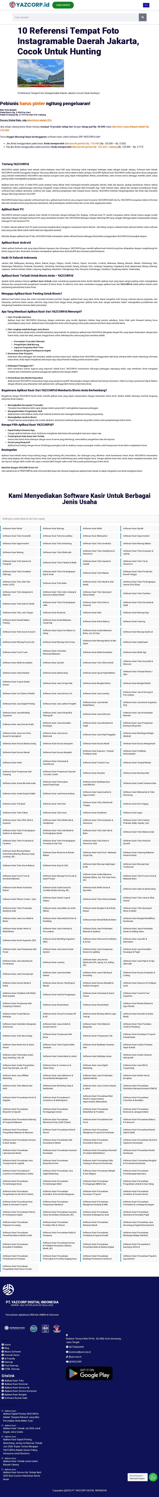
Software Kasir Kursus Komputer (58, 743)
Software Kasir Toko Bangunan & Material (18, 593)
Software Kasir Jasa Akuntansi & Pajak (98, 724)
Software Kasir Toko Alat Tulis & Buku (97, 831)
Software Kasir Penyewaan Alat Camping (17, 773)
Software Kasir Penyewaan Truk (97, 1036)
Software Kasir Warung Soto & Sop (59, 642)
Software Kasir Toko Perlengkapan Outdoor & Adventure (19, 831)
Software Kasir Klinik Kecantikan (17, 662)
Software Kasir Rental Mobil (95, 1005)
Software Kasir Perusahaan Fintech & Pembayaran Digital (19, 1213)
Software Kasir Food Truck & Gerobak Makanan (16, 877)
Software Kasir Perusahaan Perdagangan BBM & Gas (95, 1182)
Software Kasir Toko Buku (55, 583)
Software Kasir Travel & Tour (96, 762)
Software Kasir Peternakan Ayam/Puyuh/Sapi (55, 783)
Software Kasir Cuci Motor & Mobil (18, 693)
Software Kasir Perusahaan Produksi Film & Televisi (55, 1223)
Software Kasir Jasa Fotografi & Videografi (57, 714)
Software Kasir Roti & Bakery (96, 621)
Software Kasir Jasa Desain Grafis (18, 724)
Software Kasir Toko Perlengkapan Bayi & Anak (59, 572)
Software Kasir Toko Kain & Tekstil (18, 604)
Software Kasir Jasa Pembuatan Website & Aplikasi (97, 930)
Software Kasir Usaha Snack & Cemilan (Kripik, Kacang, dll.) (57, 888)
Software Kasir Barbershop (55, 673)
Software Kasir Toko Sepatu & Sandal (97, 562)
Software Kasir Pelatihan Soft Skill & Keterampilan (19, 994)
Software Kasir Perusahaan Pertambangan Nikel (55, 1182)
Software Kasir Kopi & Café (55, 865)
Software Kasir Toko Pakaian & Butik (59, 562)
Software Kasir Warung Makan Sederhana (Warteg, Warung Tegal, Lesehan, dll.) (19, 854)
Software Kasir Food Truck (15, 652)
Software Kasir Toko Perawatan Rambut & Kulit (17, 909)
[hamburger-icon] (146, 5)
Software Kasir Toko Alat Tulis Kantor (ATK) (16, 583)
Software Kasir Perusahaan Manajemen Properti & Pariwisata (98, 1131)
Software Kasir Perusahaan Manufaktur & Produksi (95, 1110)
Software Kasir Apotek (53, 662)
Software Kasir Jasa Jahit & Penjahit (59, 704)
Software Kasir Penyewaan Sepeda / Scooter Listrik (59, 773)
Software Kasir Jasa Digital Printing (19, 704)
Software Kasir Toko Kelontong (57, 543)
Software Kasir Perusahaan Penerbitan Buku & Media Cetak (17, 1234)
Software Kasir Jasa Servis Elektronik (55, 734)
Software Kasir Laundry (53, 962)
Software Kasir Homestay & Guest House (98, 994)
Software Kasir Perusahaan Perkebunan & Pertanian (15, 1257)
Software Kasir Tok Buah (14, 804)
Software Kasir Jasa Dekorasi (96, 714)
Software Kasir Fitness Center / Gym (19, 899)
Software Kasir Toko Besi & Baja (17, 1036)
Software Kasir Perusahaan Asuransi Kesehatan (60, 1151)
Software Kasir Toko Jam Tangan (18, 612)
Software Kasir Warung (53, 528)
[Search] (143, 17)
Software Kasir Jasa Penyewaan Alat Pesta (19, 950)
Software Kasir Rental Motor (56, 1005)
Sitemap (6, 1340)
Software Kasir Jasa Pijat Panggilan (99, 734)
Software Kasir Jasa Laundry (96, 693)
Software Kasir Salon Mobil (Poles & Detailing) (59, 919)
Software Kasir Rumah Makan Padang (16, 621)
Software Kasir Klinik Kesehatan (97, 652)
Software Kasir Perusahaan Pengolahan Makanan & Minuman (18, 1131)
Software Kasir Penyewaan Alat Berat (57, 1035)
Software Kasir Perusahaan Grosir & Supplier (19, 1098)
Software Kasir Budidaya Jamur (97, 1056)
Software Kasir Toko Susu (55, 812)
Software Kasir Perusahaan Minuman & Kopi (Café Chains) (57, 1120)
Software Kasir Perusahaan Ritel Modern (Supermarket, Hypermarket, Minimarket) (98, 1099)
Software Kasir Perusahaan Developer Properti (95, 1192)
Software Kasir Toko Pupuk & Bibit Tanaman (58, 1046)
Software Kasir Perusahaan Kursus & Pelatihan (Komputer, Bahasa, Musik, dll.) (59, 1246)
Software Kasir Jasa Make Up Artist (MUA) (59, 909)
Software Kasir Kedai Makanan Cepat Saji (57, 621)
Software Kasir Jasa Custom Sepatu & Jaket (99, 1087)
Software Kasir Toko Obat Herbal (98, 662)
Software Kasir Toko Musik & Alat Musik (98, 583)
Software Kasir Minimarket (95, 536)
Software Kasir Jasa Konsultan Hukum (57, 974)
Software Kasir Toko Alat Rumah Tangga (97, 803)
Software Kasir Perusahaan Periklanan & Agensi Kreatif (95, 1234)
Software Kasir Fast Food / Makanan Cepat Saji (99, 853)
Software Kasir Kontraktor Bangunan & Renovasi (19, 1025)
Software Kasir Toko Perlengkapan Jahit (59, 603)
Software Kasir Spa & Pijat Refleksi (99, 673)
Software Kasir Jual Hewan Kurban (59, 793)
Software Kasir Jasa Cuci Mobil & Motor (18, 919)
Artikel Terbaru (10, 1404)
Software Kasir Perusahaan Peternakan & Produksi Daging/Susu (60, 1257)
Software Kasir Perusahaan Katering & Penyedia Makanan (19, 1120)
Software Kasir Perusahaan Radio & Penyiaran (59, 1234)
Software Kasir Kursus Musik (96, 743)
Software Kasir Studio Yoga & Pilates (56, 899)
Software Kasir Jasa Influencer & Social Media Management (58, 1076)
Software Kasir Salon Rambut (16, 673)
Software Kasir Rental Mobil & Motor (99, 920)
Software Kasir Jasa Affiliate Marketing (16, 1076)
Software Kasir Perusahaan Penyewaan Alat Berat (55, 1203)
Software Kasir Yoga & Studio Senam (16, 683)
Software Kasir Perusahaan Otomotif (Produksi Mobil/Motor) (100, 1151)
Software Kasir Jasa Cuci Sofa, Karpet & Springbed (17, 734)
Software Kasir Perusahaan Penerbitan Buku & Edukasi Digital (98, 1245)
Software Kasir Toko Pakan (15, 812)
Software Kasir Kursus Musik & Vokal (17, 984)
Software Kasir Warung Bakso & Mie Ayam (99, 642)
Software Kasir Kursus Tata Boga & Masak (59, 984)
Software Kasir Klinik (92, 528)
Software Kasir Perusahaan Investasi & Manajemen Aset (96, 1213)
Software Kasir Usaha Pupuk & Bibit (19, 793)
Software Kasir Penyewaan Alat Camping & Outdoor (17, 1004)
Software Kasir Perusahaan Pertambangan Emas (15, 1182)
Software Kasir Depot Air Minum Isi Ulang (59, 631)
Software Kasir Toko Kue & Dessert (19, 632)
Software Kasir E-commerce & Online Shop (57, 1066)
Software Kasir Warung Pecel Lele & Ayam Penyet (59, 877)
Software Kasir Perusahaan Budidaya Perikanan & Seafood (97, 1257)
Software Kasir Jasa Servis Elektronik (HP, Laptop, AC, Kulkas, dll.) (98, 962)
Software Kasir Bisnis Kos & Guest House (18, 1046)
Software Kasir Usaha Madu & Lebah (59, 1056)
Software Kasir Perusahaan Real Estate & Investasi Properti (17, 1203)
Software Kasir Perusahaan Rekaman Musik (95, 1223)
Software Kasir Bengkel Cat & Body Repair (99, 909)
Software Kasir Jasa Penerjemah (18, 974)
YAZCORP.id (26, 471)
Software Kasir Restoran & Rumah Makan (58, 853)
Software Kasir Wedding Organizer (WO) (59, 940)
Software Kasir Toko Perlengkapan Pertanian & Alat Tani (59, 842)
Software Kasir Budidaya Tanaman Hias (98, 1046)
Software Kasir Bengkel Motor (97, 683)
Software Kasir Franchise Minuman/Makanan (54, 652)
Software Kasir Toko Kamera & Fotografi (17, 562)
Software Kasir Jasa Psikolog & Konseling (97, 974)
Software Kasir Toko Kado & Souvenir (96, 603)
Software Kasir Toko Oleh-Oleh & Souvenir (18, 821)
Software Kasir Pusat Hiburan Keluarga (16, 1015)
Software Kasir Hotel (12, 762)
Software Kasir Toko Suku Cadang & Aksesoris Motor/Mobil (59, 593)
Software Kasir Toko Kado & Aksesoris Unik (96, 842)
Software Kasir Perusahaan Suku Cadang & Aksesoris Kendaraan (98, 1161)
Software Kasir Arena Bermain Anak (19, 783)
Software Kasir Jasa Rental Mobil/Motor (95, 703)
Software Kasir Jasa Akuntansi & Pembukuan (17, 962)
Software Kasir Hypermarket (16, 543)
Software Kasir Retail (12, 528)
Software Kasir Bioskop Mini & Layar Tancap (99, 1015)
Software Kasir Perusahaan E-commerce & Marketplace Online (18, 1172)
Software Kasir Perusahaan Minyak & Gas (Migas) (99, 1172)
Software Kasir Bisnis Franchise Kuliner (17, 888)
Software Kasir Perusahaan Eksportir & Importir (15, 1110)
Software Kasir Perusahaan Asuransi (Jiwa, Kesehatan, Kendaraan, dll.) (60, 1213)
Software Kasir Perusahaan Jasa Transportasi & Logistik (18, 1161)
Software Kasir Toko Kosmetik (17, 536)
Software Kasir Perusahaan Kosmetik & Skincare (95, 1141)
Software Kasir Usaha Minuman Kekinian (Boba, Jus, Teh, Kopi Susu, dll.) (99, 877)
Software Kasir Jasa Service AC (57, 693)
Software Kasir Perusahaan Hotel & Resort (59, 1131)
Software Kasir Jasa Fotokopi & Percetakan (57, 930)
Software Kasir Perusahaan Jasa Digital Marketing (58, 1172)
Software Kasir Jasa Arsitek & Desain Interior (56, 1025)
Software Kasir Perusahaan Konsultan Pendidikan (15, 1245)
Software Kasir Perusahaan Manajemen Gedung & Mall (95, 1203)
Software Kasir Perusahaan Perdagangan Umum (55, 1110)
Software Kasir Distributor (95, 812)
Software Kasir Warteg (13, 552)
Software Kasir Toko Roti (54, 804)
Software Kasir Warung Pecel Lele (18, 642)
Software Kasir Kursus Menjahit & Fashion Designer (98, 984)
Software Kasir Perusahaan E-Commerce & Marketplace (56, 1098)
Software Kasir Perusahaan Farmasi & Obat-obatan (19, 1141)
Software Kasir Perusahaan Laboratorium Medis (15, 1151)
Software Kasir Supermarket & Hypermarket (97, 793)
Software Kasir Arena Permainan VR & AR (59, 1015)
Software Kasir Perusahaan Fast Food (97, 1120)
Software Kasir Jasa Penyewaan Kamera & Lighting (98, 950)
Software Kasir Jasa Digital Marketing (95, 1066)
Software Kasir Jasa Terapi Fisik (57, 683)
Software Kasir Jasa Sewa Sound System (58, 950)
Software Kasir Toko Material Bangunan (96, 1025)
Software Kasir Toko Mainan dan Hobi (17, 1087)
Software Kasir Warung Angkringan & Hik (99, 865)
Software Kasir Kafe (92, 612)
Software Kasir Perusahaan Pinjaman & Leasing (15, 1223)
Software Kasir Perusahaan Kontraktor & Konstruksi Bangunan (58, 1192)
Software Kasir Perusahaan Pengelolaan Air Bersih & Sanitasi (18, 1192)
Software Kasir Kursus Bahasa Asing (19, 743)
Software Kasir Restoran (54, 612)
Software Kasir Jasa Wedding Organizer (16, 714)
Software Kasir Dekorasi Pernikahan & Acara (99, 940)
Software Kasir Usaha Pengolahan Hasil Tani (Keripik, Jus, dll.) (18, 1066)
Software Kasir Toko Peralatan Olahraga (17, 572)
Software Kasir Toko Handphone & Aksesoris (99, 552)
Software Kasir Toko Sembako (97, 543)
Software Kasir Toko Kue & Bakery (18, 865)
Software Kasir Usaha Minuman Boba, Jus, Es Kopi (97, 631)
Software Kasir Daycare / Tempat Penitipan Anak (98, 752)
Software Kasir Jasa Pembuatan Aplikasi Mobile (97, 1076)
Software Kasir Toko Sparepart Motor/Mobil (97, 593)
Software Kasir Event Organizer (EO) (19, 940)
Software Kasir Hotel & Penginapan (59, 994)
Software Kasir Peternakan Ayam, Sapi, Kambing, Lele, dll (18, 1056)
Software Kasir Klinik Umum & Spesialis (96, 888)
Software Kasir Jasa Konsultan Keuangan (57, 724)
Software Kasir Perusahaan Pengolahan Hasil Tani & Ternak (17, 1267)
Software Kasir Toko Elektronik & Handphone (58, 821)
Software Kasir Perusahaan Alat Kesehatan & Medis (57, 1141)
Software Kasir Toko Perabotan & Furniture (18, 842)
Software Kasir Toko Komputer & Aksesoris (98, 821)
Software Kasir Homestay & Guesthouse (55, 762)
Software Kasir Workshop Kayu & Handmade (58, 1087)
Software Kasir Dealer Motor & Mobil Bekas (17, 930)
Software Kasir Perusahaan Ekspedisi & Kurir (55, 1161)
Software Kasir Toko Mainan (96, 573)
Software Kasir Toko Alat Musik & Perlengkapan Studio (58, 831)
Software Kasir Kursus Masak (16, 752)
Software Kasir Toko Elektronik (57, 552)
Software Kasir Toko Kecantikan (57, 536)
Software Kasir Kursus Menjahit (57, 752)
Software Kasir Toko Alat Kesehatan (99, 899)
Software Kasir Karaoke (94, 773)
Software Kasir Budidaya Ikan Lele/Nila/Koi (96, 783)
